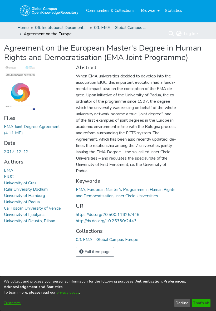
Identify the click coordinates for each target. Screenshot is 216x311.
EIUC (8, 177)
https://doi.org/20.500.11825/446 (108, 215)
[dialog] (108, 293)
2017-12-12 (16, 152)
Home (23, 28)
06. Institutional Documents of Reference (61, 28)
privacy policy (68, 292)
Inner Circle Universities (136, 196)
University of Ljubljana (24, 215)
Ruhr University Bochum (26, 189)
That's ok (201, 302)
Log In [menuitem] (189, 34)
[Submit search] (171, 34)
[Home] (49, 10)
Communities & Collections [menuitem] (110, 10)
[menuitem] (150, 10)
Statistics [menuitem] (173, 10)
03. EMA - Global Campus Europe (120, 28)
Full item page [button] (97, 252)
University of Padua (22, 202)
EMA (8, 170)
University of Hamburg (24, 196)
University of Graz (20, 183)
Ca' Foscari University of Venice (32, 208)
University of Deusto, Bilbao (29, 221)
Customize (12, 302)
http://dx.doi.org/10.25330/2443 (106, 221)
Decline (182, 302)
